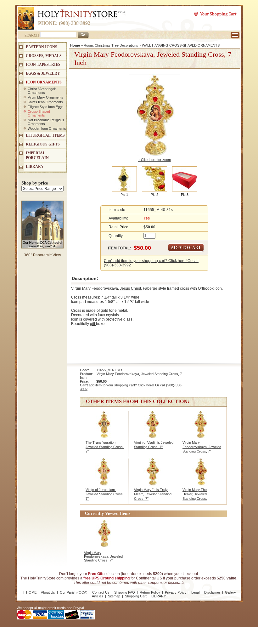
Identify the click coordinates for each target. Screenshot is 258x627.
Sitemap (114, 596)
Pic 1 (124, 195)
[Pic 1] (124, 178)
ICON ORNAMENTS (44, 82)
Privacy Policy (176, 592)
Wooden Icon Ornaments (47, 128)
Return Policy (150, 592)
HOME (31, 592)
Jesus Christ (130, 288)
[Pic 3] (184, 178)
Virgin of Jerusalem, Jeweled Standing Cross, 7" (105, 494)
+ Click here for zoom (154, 160)
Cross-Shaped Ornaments (39, 113)
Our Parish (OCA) (73, 592)
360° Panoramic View (42, 255)
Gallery (230, 592)
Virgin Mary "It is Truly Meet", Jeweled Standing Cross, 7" (152, 494)
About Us (48, 592)
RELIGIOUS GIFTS (43, 144)
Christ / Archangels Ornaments (42, 90)
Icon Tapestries (43, 64)
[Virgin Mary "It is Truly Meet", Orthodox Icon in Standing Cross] (153, 475)
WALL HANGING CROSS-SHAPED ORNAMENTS (181, 45)
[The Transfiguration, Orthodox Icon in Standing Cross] (105, 428)
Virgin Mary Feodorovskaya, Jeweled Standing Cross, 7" (201, 447)
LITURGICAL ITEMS (45, 135)
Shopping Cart (136, 596)
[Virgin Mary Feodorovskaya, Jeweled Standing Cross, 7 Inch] (201, 428)
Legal (195, 592)
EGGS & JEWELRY (43, 73)
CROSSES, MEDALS (44, 56)
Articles (97, 596)
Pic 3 (184, 195)
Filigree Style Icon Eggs (46, 107)
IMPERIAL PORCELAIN (37, 155)
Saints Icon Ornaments (45, 102)
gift (93, 324)
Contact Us (100, 592)
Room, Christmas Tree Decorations (111, 45)
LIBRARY (35, 166)
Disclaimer (212, 592)
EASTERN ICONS (41, 47)
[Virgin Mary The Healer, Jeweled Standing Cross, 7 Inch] (201, 475)
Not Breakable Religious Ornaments (46, 122)
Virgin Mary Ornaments (45, 97)
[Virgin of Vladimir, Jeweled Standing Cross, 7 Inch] (153, 428)
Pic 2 (154, 195)
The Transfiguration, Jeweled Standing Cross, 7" (105, 447)
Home (75, 45)
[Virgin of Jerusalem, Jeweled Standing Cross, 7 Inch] (105, 475)
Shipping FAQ (124, 592)
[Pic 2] (154, 178)
